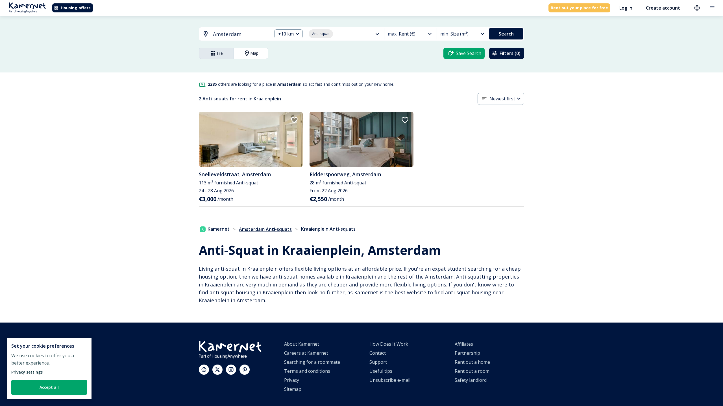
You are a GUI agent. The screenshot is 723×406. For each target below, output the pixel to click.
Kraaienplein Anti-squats (328, 229)
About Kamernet (301, 344)
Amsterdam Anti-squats (265, 229)
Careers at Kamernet (306, 353)
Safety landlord (471, 380)
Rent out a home (472, 362)
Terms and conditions (307, 371)
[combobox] (232, 34)
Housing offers (76, 7)
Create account (663, 8)
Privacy (291, 380)
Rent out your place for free (579, 7)
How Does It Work (388, 344)
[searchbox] (240, 34)
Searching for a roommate (312, 362)
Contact (377, 353)
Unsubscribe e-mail (389, 380)
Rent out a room (472, 371)
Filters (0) (510, 53)
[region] (49, 368)
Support (378, 362)
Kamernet (219, 229)
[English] (697, 8)
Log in (625, 8)
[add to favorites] (294, 120)
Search (506, 34)
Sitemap (292, 389)
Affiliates (464, 344)
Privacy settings (27, 372)
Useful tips (380, 371)
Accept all (49, 387)
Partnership (467, 353)
